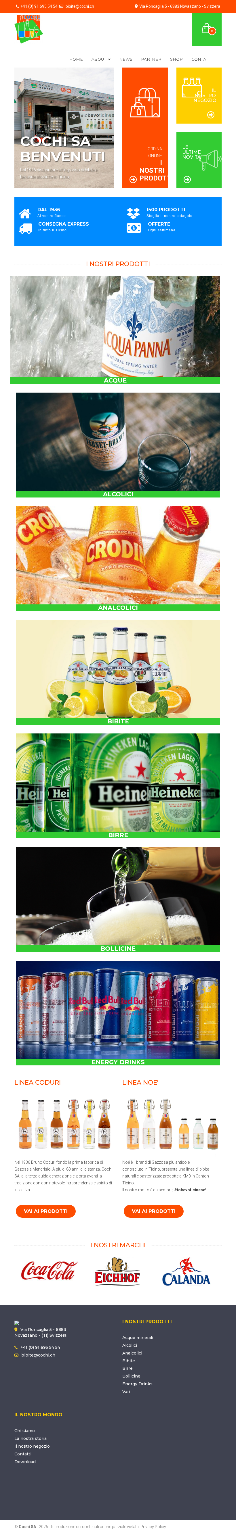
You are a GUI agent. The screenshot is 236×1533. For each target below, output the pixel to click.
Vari (126, 1391)
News (125, 59)
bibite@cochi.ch (79, 6)
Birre (127, 1368)
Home (76, 59)
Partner (151, 59)
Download (25, 1461)
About (99, 59)
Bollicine (131, 1376)
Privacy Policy (153, 1526)
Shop (176, 59)
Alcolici (129, 1345)
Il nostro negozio (32, 1446)
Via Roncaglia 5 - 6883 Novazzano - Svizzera (179, 6)
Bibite (128, 1360)
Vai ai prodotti (46, 1211)
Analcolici (132, 1353)
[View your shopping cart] (207, 24)
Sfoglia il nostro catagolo (169, 216)
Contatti (201, 59)
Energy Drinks (137, 1383)
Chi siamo (24, 1430)
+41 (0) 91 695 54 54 (39, 6)
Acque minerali (137, 1337)
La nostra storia (30, 1438)
